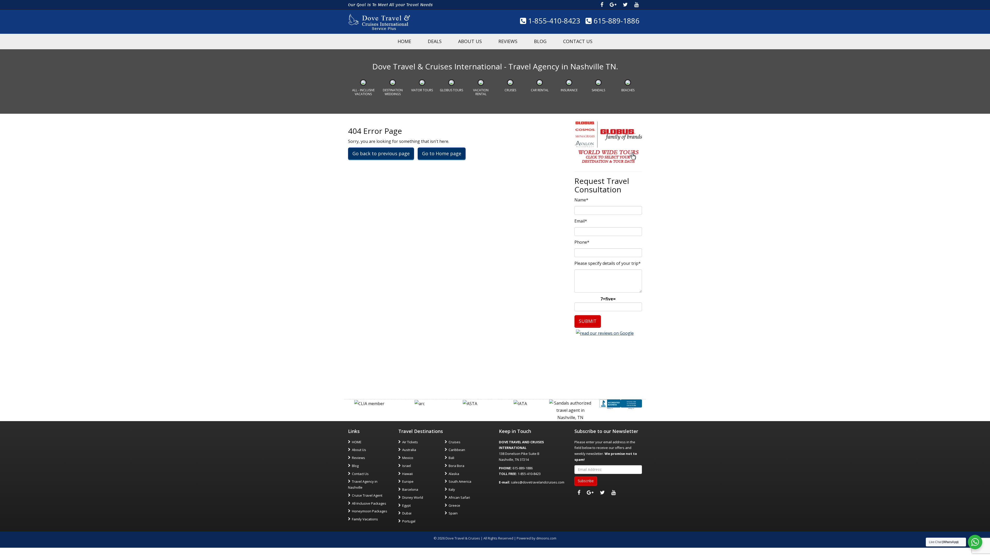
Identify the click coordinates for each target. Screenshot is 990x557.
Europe (408, 481)
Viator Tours (422, 90)
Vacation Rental (481, 92)
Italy (452, 489)
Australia (409, 449)
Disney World (412, 497)
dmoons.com (546, 538)
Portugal (408, 521)
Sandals (598, 90)
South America (460, 481)
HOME (404, 41)
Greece (454, 505)
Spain (453, 513)
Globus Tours (451, 90)
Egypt (406, 505)
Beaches (627, 90)
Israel (406, 465)
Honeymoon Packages (369, 511)
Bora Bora (456, 465)
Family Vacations (365, 519)
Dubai (406, 513)
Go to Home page (441, 153)
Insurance (569, 90)
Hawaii (407, 473)
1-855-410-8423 (553, 21)
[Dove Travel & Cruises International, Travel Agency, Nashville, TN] (620, 404)
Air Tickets (410, 442)
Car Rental (540, 90)
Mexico (407, 457)
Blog (540, 41)
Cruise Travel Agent (367, 495)
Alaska (454, 473)
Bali (451, 457)
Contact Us (577, 41)
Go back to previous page (381, 153)
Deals (435, 41)
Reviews (507, 41)
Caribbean (457, 449)
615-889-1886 (615, 21)
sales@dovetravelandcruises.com (537, 482)
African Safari (459, 497)
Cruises (510, 90)
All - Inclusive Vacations (363, 92)
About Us (470, 41)
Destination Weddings (393, 92)
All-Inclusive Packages (369, 503)
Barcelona (410, 489)
